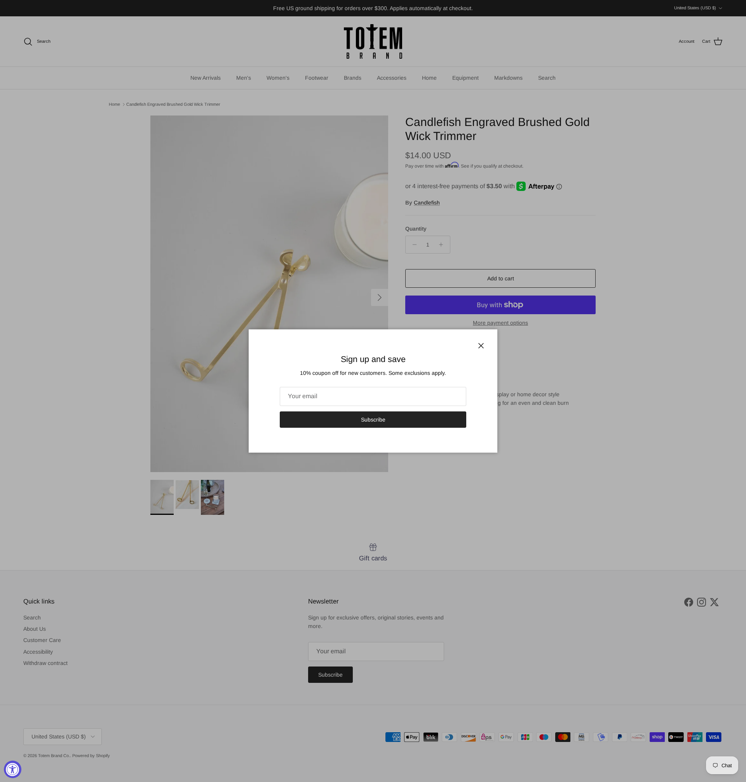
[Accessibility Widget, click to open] (12, 769)
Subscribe (373, 419)
